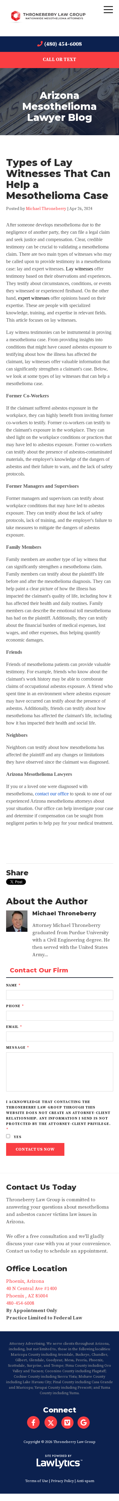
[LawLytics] (59, 1462)
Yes (17, 1137)
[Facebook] (33, 1423)
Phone (15, 1006)
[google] (86, 1423)
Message (17, 1047)
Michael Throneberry (46, 209)
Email (14, 1027)
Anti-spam (85, 1481)
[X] (51, 1423)
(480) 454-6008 (63, 44)
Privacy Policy (62, 1481)
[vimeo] (69, 1423)
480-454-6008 (20, 1303)
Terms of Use (36, 1481)
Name (13, 985)
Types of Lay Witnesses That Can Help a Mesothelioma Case (58, 179)
